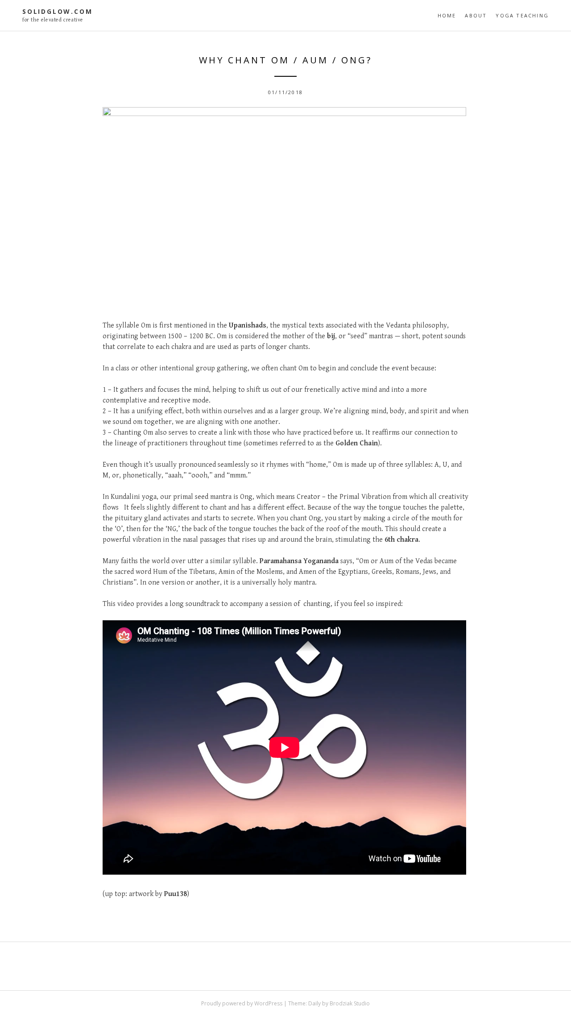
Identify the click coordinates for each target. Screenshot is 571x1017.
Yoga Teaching (522, 15)
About (476, 15)
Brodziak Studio (350, 1003)
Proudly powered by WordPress (241, 1003)
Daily (314, 1003)
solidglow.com (57, 11)
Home (447, 15)
